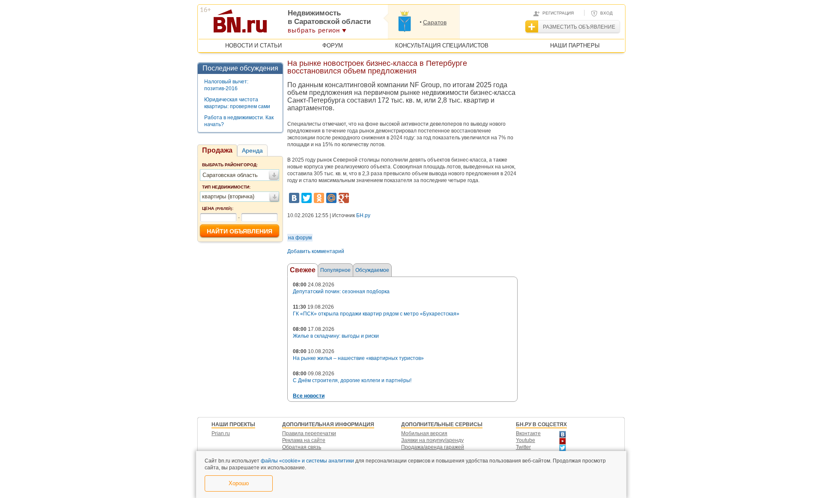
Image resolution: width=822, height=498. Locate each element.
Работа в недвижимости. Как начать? (239, 121)
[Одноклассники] (319, 198)
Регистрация (558, 13)
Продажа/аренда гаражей (432, 447)
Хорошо (239, 483)
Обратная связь (301, 447)
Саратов (435, 22)
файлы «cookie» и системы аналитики (307, 461)
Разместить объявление (579, 27)
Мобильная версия (424, 433)
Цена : (217, 208)
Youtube (525, 440)
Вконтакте (528, 433)
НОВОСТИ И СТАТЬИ (253, 45)
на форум (300, 238)
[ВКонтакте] (294, 198)
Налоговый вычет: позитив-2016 (226, 85)
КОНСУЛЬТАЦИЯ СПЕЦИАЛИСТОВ (441, 45)
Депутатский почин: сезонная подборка (341, 292)
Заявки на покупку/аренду (432, 440)
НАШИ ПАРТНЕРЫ (575, 45)
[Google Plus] (344, 198)
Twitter (523, 447)
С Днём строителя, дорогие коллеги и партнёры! (352, 380)
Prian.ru (220, 433)
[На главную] (282, 24)
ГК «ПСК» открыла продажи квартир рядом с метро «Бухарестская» (376, 314)
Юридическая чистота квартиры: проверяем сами (237, 103)
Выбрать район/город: (230, 164)
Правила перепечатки (309, 433)
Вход (606, 13)
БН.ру (363, 215)
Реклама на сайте (303, 440)
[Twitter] (306, 198)
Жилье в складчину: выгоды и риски (336, 336)
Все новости (309, 396)
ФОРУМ (332, 45)
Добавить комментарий (315, 251)
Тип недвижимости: (226, 187)
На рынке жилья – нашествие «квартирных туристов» (358, 358)
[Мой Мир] (331, 198)
